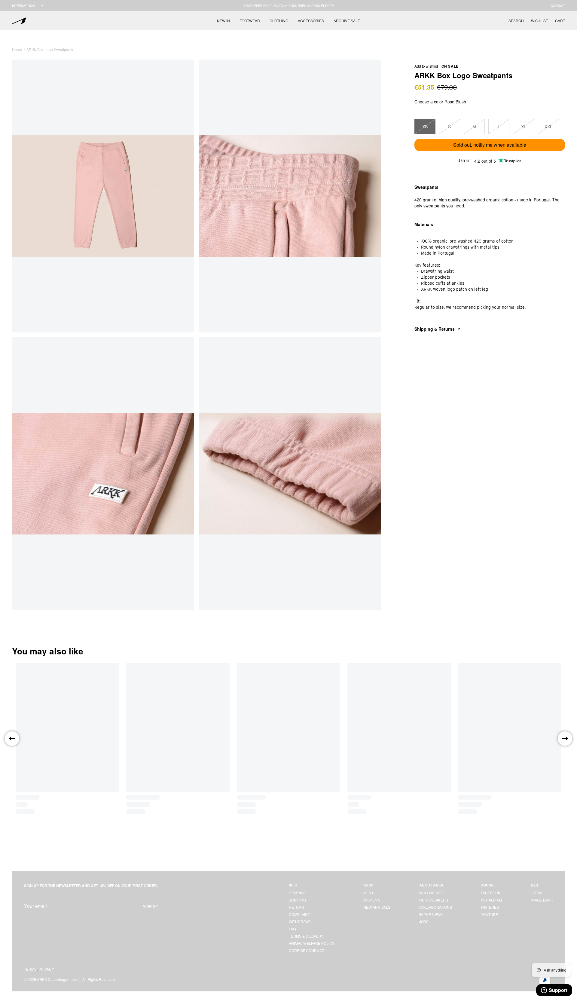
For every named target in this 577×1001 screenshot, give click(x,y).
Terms (30, 969)
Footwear (250, 20)
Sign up (150, 906)
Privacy (46, 969)
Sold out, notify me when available (489, 144)
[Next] (565, 738)
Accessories (311, 20)
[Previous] (12, 738)
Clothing (279, 20)
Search (516, 20)
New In (223, 20)
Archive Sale (347, 20)
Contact (558, 6)
